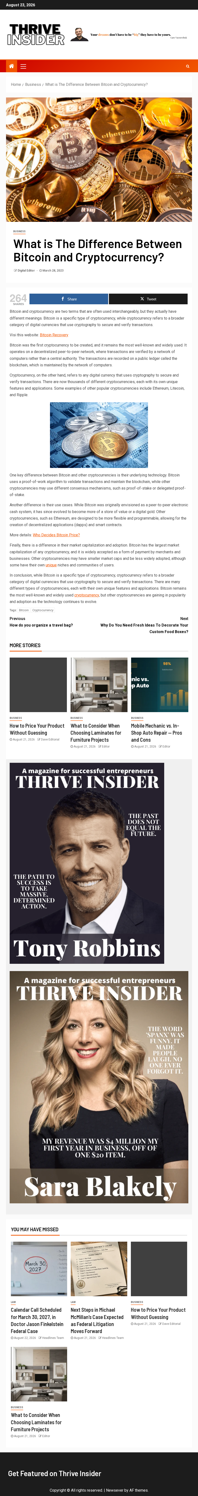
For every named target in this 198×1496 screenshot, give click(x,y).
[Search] (188, 66)
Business (19, 231)
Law (13, 1302)
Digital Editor (26, 270)
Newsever (114, 1490)
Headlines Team (53, 1338)
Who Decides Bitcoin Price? (56, 535)
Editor (106, 746)
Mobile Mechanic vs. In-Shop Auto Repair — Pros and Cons (156, 732)
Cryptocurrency (42, 610)
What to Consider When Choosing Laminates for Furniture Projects (96, 732)
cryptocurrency (86, 595)
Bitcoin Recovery (54, 335)
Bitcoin (24, 610)
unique (51, 565)
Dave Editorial (50, 739)
